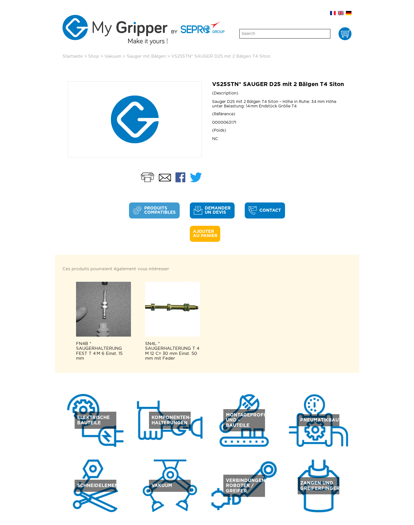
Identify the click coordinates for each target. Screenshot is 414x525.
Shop (93, 56)
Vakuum (112, 56)
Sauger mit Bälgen (146, 56)
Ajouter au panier (205, 233)
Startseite (73, 56)
